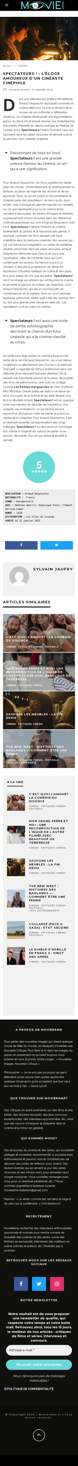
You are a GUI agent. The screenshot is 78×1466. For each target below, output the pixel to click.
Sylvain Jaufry (19, 90)
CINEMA (34, 806)
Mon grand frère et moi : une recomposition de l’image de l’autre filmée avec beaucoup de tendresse (48, 831)
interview (35, 99)
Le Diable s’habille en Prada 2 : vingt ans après (47, 953)
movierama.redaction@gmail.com (26, 1190)
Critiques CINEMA (53, 806)
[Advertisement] (39, 992)
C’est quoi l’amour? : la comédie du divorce (50, 797)
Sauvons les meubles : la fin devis (44, 864)
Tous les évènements (44, 910)
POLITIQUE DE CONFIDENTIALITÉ (30, 1389)
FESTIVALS (36, 809)
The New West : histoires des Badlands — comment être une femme (47, 893)
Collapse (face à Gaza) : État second (49, 925)
